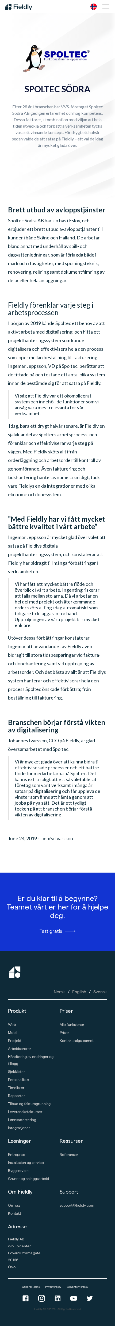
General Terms (31, 1286)
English (79, 991)
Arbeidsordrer (19, 1048)
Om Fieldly (20, 1192)
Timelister (16, 1088)
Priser (66, 1011)
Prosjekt (14, 1040)
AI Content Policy (77, 1286)
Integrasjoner (19, 1128)
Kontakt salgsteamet (77, 1040)
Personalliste (18, 1079)
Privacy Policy (53, 1286)
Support (69, 1192)
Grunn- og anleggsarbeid (28, 1178)
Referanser (69, 1154)
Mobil (12, 1032)
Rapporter (16, 1096)
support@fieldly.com (77, 1205)
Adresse (17, 1226)
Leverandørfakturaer (25, 1112)
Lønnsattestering (22, 1120)
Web (12, 1024)
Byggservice (18, 1170)
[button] (93, 6)
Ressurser (71, 1141)
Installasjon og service (26, 1162)
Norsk (59, 991)
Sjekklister (16, 1071)
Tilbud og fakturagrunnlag (29, 1104)
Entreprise (16, 1154)
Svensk (100, 991)
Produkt (17, 1011)
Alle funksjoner (72, 1024)
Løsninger (19, 1141)
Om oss (14, 1205)
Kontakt (14, 1213)
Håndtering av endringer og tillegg (30, 1060)
